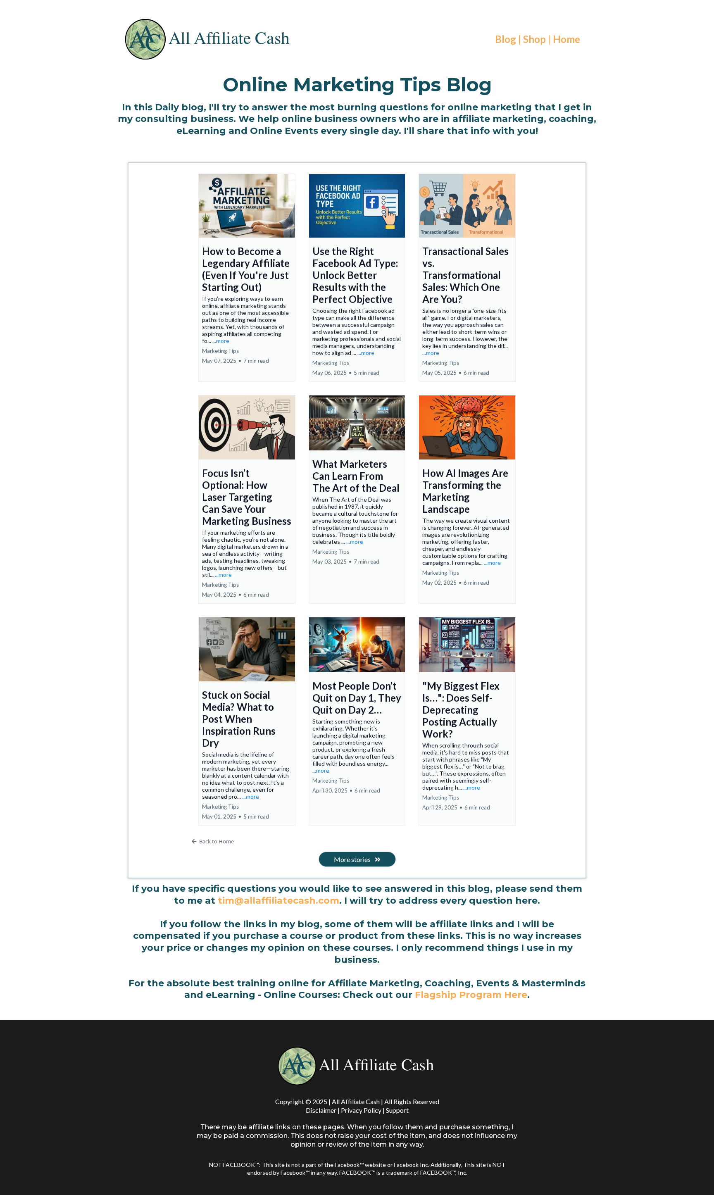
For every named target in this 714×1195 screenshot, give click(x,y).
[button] (247, 278)
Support (397, 1110)
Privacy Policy (361, 1110)
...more (220, 340)
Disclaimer (321, 1110)
